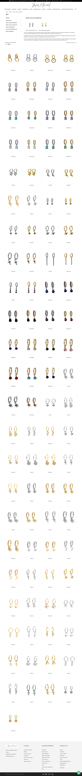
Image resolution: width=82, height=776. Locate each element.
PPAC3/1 (68, 615)
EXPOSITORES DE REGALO (67, 9)
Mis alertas (26, 759)
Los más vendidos (63, 753)
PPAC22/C (50, 472)
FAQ (43, 765)
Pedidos (25, 751)
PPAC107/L (50, 127)
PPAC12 (31, 673)
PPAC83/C (69, 185)
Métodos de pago (45, 753)
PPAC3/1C (50, 673)
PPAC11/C (13, 644)
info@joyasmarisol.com (10, 756)
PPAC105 (69, 702)
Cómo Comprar (45, 759)
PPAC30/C (13, 587)
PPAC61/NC (31, 328)
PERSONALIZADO (56, 9)
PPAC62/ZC (50, 386)
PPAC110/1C (50, 70)
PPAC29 (31, 558)
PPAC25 (68, 386)
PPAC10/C (50, 644)
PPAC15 (31, 644)
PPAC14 (68, 644)
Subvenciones (44, 763)
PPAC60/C (69, 242)
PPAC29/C (50, 558)
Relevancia (74, 42)
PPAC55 (13, 300)
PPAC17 (68, 414)
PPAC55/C (32, 300)
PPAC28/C (13, 558)
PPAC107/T (50, 156)
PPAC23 (68, 472)
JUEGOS (44, 9)
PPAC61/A (50, 300)
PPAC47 (50, 213)
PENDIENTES (26, 9)
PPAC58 (13, 242)
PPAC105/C (13, 730)
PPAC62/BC (31, 357)
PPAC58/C (32, 242)
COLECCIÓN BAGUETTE (11, 29)
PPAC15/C (13, 673)
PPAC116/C (13, 70)
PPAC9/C (50, 702)
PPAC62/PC (68, 357)
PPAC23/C (13, 501)
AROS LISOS (8, 20)
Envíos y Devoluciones (46, 761)
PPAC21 (68, 443)
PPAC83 (50, 185)
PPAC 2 (50, 414)
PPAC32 (31, 213)
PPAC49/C (32, 185)
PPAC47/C (69, 213)
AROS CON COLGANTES (11, 24)
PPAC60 (50, 242)
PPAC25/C (69, 501)
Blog (43, 768)
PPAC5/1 (31, 615)
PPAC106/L (13, 99)
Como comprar (56, 0)
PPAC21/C (13, 472)
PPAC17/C (13, 443)
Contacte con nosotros (67, 0)
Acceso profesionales (41, 0)
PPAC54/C (69, 271)
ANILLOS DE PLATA (63, 757)
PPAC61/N (13, 328)
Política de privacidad (46, 755)
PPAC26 (13, 529)
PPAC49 (13, 185)
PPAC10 (13, 702)
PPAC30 (68, 558)
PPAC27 (50, 529)
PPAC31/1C (31, 271)
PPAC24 (31, 501)
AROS (31, 9)
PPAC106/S (50, 99)
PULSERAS (49, 9)
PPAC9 (31, 702)
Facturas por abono (27, 753)
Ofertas (61, 749)
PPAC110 (32, 70)
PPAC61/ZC (68, 328)
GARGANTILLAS (37, 9)
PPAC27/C (13, 213)
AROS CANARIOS (10, 31)
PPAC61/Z (50, 328)
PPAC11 (68, 673)
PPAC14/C (13, 615)
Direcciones (26, 755)
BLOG (61, 0)
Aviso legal (44, 749)
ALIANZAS (14, 9)
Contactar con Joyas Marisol (47, 767)
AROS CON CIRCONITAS (11, 22)
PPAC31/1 (13, 271)
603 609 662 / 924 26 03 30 (11, 754)
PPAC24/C (50, 501)
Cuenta (26, 745)
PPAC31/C (50, 587)
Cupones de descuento (28, 757)
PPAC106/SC (68, 99)
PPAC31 (31, 587)
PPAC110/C (68, 70)
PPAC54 (50, 271)
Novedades (62, 751)
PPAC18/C (50, 443)
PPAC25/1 (13, 414)
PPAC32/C (69, 587)
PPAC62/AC (13, 357)
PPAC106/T (13, 127)
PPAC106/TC (31, 127)
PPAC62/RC (13, 386)
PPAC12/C (50, 615)
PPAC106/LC (31, 99)
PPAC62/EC (50, 357)
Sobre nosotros (45, 751)
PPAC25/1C (31, 414)
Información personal (28, 749)
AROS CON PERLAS (10, 27)
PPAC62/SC (31, 386)
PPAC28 (68, 529)
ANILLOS (19, 9)
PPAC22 (31, 472)
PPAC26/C (32, 529)
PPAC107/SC (31, 156)
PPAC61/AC (68, 300)
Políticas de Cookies (45, 757)
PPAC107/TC (68, 156)
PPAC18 (31, 443)
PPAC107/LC (68, 127)
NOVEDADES (7, 9)
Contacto (49, 0)
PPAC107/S (13, 156)
